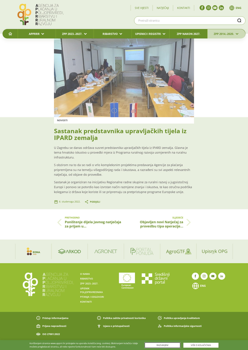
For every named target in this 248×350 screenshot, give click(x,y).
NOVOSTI (62, 120)
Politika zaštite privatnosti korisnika (124, 318)
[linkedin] (221, 7)
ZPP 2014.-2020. (224, 34)
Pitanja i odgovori (92, 296)
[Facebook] (202, 7)
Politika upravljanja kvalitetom (182, 318)
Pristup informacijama (55, 318)
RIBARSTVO (110, 34)
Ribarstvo (86, 278)
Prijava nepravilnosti (54, 326)
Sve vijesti (141, 8)
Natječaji (163, 8)
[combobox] (189, 20)
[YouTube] (214, 7)
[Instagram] (208, 7)
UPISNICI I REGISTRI (148, 34)
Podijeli (95, 201)
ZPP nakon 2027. (188, 34)
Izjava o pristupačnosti (116, 326)
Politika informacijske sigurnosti (183, 326)
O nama (85, 273)
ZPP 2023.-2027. (72, 34)
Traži (239, 20)
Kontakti (183, 8)
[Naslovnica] (10, 34)
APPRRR (34, 34)
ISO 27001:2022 (51, 334)
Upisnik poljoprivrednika (91, 290)
